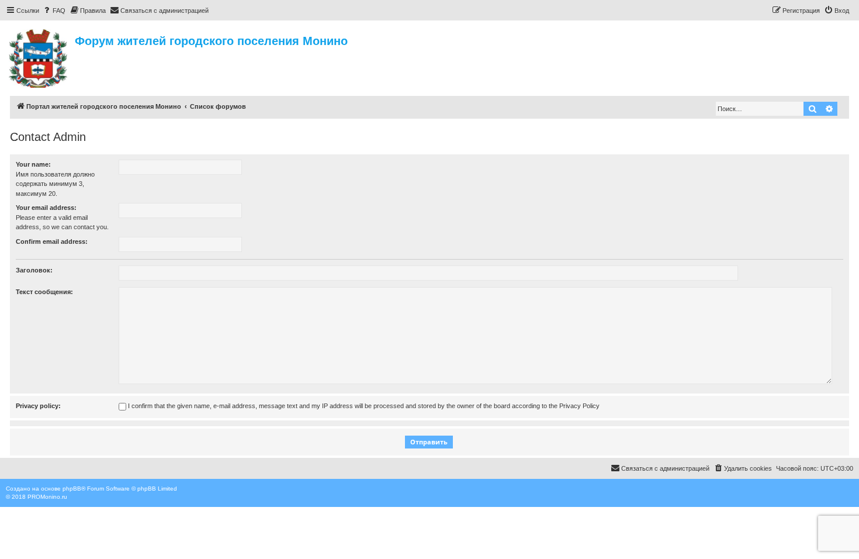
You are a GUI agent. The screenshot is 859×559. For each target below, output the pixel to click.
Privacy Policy (579, 405)
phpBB (72, 488)
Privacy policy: (38, 405)
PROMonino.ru (47, 497)
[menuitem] (53, 11)
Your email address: (46, 207)
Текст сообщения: (44, 291)
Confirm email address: (52, 241)
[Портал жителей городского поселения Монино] (39, 56)
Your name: (33, 164)
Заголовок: (34, 270)
